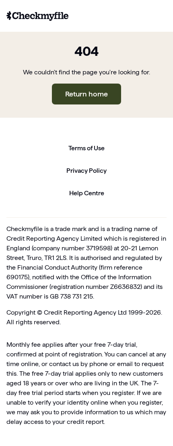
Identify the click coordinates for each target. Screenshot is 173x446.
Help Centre (86, 193)
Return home (86, 94)
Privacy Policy (86, 170)
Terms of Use (86, 148)
